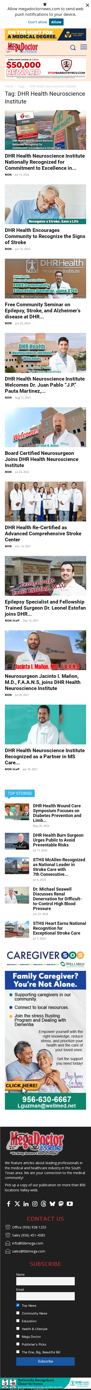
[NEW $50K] (45, 68)
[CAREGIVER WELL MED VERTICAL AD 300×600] (45, 1028)
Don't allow (37, 21)
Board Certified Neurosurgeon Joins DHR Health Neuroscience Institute (41, 459)
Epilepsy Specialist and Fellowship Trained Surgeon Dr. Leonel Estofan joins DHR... (45, 608)
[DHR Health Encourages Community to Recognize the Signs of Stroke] (45, 204)
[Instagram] (34, 1204)
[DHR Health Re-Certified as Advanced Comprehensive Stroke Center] (45, 501)
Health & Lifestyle (34, 1329)
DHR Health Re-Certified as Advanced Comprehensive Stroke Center (43, 534)
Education (28, 1321)
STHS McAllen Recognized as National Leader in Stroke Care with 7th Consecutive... (59, 867)
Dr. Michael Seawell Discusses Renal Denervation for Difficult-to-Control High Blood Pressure (57, 899)
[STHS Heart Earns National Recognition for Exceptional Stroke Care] (17, 929)
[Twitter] (17, 1204)
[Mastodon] (61, 1204)
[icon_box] (25, 1227)
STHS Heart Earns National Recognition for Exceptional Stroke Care (59, 928)
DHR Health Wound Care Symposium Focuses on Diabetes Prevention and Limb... (57, 813)
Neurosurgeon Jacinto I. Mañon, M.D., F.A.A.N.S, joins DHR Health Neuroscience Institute (43, 682)
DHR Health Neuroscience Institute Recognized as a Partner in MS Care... (45, 757)
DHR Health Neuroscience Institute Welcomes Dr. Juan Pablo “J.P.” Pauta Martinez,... (45, 385)
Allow (56, 21)
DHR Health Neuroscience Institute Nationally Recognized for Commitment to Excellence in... (45, 162)
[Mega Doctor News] (22, 48)
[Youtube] (69, 1204)
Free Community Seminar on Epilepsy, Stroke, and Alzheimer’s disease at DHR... (43, 311)
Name (20, 1274)
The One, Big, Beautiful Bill (40, 1352)
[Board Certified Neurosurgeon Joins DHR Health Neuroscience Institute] (45, 427)
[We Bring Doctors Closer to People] (35, 1143)
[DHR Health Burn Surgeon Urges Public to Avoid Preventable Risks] (17, 841)
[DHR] (45, 1387)
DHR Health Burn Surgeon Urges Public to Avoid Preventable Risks (58, 840)
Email (20, 1289)
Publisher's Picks (33, 1344)
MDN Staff (12, 620)
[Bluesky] (52, 1204)
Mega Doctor (31, 1337)
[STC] (45, 34)
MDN (8, 174)
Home (9, 86)
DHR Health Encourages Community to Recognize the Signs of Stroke (45, 236)
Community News (34, 1313)
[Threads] (43, 1204)
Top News (28, 1305)
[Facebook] (8, 1204)
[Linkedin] (26, 1204)
